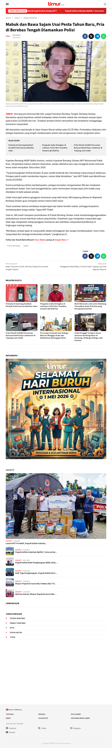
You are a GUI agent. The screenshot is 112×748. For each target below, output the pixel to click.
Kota (12, 628)
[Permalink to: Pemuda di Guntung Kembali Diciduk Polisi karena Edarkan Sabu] (21, 293)
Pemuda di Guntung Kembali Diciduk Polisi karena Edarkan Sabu (21, 148)
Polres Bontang (13, 245)
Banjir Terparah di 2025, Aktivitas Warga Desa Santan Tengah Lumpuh (27, 266)
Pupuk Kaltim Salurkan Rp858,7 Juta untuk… (36, 552)
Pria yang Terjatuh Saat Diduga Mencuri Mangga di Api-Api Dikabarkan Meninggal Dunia (54, 335)
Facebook (12, 728)
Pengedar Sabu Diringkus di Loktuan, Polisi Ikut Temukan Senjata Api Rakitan (54, 148)
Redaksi (41, 714)
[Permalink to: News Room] (8, 36)
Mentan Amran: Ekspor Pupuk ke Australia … (36, 594)
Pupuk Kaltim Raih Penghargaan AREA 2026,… (36, 562)
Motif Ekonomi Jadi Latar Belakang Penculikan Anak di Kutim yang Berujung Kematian (90, 306)
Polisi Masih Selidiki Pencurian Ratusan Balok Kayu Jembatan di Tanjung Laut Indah (88, 148)
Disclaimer (76, 714)
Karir (8, 718)
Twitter (43, 728)
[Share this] (85, 36)
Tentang (10, 714)
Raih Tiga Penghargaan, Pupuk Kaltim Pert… (36, 573)
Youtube (12, 732)
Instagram (77, 728)
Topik (12, 637)
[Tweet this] (91, 36)
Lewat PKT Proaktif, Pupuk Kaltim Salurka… (26, 543)
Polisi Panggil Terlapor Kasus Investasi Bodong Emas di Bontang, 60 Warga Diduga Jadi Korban (89, 337)
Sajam (25, 245)
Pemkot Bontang (18, 623)
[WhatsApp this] (103, 36)
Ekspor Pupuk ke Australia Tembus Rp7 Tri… (36, 583)
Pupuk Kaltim (16, 632)
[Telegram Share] (97, 36)
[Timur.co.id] (56, 3)
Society (10, 470)
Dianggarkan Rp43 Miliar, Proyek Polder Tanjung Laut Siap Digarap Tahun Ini (83, 266)
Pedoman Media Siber (80, 718)
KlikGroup (43, 718)
